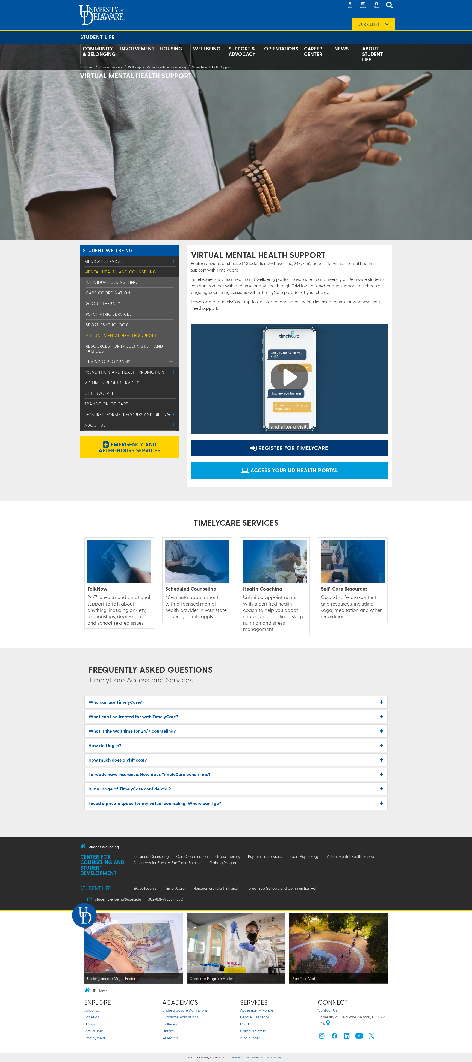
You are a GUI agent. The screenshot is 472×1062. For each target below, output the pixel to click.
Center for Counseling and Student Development (102, 864)
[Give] (376, 5)
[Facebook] (334, 1037)
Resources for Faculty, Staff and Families (168, 862)
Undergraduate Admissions (184, 1010)
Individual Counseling (112, 282)
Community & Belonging (99, 51)
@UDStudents (145, 888)
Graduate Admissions (180, 1017)
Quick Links (368, 24)
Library (168, 1030)
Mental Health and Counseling (166, 67)
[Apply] (363, 5)
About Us (95, 425)
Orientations (281, 48)
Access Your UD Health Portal (293, 470)
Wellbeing (206, 48)
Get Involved (99, 393)
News (341, 48)
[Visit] (350, 5)
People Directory (254, 1017)
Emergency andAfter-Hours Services (129, 447)
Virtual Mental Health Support (211, 67)
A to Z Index (250, 1038)
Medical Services (104, 261)
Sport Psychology (107, 324)
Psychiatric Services (109, 314)
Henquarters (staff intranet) (216, 888)
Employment (94, 1038)
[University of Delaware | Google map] (328, 1023)
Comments (235, 1057)
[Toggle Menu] (174, 261)
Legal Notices (254, 1057)
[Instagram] (322, 1037)
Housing (171, 48)
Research (170, 1038)
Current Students (110, 67)
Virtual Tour (93, 1030)
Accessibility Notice (256, 1010)
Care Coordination (108, 292)
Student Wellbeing (108, 250)
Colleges (169, 1024)
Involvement (137, 48)
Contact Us (327, 1010)
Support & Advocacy (242, 51)
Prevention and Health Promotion (124, 371)
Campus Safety (253, 1030)
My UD (245, 1024)
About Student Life (372, 54)
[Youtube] (359, 1037)
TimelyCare (175, 888)
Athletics (91, 1017)
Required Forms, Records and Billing (127, 414)
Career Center (313, 51)
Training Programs (108, 361)
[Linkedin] (347, 1037)
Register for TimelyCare (292, 447)
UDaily (89, 1024)
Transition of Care (106, 403)
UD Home (86, 67)
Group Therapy (103, 303)
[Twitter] (372, 1037)
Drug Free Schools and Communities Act (282, 888)
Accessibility (273, 1057)
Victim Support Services (112, 382)
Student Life (97, 37)
